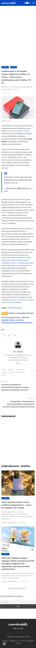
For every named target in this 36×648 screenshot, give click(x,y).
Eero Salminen (18, 352)
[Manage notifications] (4, 643)
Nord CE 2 (15, 300)
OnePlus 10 (11, 131)
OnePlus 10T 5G (20, 372)
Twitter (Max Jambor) (14, 308)
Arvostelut (14, 641)
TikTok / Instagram (26, 641)
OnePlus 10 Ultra (23, 131)
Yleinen (13, 67)
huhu (4, 370)
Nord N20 (8, 302)
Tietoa (18, 643)
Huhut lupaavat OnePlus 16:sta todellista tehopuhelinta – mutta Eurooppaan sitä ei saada (16, 505)
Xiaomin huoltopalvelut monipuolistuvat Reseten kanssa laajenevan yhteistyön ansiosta (15, 387)
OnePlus (5, 67)
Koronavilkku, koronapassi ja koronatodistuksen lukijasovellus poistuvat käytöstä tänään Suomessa (19, 404)
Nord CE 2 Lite (24, 300)
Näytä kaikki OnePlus (17, 588)
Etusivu (5, 641)
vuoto (4, 375)
